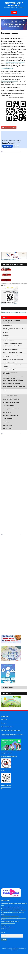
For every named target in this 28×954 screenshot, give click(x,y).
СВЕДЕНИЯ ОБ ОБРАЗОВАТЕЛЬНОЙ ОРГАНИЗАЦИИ (11, 321)
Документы (5, 332)
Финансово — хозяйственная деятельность (12, 352)
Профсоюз (6, 422)
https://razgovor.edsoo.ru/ (7, 68)
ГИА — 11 (5, 392)
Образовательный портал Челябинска (10, 916)
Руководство (5, 338)
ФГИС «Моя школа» (8, 428)
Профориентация (7, 425)
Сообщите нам (7, 146)
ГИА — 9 (4, 390)
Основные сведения (7, 325)
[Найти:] (14, 936)
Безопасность (7, 412)
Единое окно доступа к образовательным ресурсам (13, 908)
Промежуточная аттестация (11, 399)
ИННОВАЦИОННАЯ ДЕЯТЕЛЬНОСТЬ (11, 383)
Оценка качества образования (11, 402)
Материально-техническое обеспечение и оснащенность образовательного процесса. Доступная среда (12, 345)
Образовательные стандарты (9, 369)
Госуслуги (3, 925)
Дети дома (3, 723)
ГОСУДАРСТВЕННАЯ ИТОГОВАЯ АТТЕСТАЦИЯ (14, 386)
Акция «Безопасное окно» (7, 726)
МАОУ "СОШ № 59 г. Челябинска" (14, 4)
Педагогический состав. (8, 340)
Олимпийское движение (10, 395)
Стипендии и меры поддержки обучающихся (13, 359)
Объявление (4, 719)
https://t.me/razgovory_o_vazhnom (9, 81)
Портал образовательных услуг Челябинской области (13, 910)
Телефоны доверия (8, 687)
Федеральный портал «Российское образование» (12, 906)
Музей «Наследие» (8, 418)
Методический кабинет (9, 405)
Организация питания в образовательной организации (12, 365)
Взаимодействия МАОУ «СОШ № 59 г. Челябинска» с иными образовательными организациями (13, 379)
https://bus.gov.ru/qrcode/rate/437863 (9, 303)
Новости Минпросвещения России (8, 259)
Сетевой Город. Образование (7, 926)
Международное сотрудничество (10, 362)
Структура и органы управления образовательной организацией (14, 329)
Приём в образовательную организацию (10, 373)
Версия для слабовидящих (10, 127)
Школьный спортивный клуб (11, 415)
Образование (6, 335)
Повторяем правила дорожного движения (10, 730)
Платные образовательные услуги (10, 349)
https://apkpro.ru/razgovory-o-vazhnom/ (15, 62)
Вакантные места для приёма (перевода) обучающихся (12, 356)
